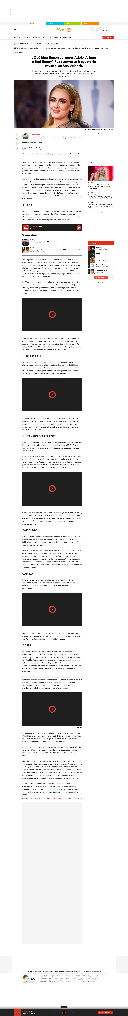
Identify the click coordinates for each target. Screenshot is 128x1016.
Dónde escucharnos (96, 971)
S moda (75, 981)
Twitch (71, 952)
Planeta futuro (87, 978)
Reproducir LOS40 (79, 227)
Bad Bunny (60, 798)
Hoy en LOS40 (54, 37)
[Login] (111, 30)
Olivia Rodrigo (52, 798)
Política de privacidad (48, 971)
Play (64, 1012)
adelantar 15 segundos (70, 1013)
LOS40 (32, 23)
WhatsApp (17, 143)
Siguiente (74, 1013)
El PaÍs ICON (67, 981)
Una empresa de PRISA (28, 977)
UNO (56, 978)
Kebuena (93, 978)
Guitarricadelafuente (27, 798)
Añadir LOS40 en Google (33, 148)
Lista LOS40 (17, 37)
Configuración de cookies (72, 971)
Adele (45, 798)
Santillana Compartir (69, 976)
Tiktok (57, 952)
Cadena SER (77, 976)
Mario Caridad (36, 134)
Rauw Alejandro (66, 48)
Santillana (60, 976)
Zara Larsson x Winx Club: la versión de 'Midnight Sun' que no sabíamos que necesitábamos (100, 186)
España (104, 30)
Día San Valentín (74, 798)
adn (88, 976)
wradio (61, 978)
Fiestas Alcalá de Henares (36, 48)
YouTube (60, 952)
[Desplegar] (64, 1007)
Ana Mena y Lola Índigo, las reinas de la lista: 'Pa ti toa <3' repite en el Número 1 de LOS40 (101, 206)
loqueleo (83, 981)
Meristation (91, 981)
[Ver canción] (92, 248)
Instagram (53, 952)
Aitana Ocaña (38, 798)
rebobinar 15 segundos (58, 1013)
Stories (74, 952)
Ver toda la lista (100, 277)
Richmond (43, 981)
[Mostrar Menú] (16, 30)
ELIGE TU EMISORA (105, 1012)
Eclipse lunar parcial (93, 48)
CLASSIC (50, 23)
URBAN (85, 23)
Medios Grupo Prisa (28, 982)
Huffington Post (46, 978)
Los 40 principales (52, 976)
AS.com (82, 976)
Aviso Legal (30, 971)
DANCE (67, 23)
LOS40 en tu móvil (85, 971)
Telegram (17, 148)
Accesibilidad (37, 971)
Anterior (54, 1013)
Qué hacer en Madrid (79, 48)
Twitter (17, 139)
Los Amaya (104, 48)
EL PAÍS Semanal (80, 978)
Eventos (45, 37)
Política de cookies (60, 971)
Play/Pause (52, 314)
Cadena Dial (74, 978)
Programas (36, 37)
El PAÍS (44, 976)
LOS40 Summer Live (65, 37)
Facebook (17, 134)
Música (26, 37)
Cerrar (112, 43)
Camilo (67, 798)
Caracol (95, 976)
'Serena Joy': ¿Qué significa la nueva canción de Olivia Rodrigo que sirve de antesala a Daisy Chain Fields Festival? (100, 196)
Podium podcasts (60, 981)
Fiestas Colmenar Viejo (53, 48)
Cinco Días (68, 978)
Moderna (51, 981)
